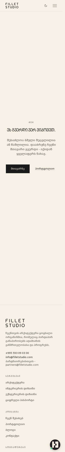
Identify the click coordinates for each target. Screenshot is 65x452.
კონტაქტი (12, 435)
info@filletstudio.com (19, 357)
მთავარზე (18, 168)
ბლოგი (11, 430)
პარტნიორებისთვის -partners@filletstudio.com (22, 363)
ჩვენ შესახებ (14, 418)
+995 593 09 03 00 (17, 353)
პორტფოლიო (44, 168)
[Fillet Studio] (12, 5)
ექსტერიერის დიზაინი (21, 394)
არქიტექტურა (15, 382)
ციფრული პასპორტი (20, 400)
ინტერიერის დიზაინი (20, 388)
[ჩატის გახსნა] (55, 444)
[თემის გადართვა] (45, 5)
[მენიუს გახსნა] (53, 5)
